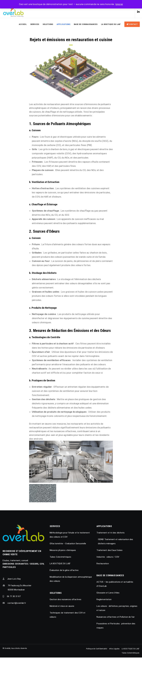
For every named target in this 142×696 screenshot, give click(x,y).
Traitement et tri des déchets (111, 532)
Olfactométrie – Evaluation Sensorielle (68, 543)
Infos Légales (114, 649)
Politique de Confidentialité (96, 649)
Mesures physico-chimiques (63, 550)
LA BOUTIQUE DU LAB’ (60, 563)
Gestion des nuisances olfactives (65, 599)
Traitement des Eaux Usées (109, 550)
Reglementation (104, 599)
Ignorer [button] (119, 4)
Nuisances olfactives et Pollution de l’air (116, 617)
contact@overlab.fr (16, 603)
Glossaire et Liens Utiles (108, 592)
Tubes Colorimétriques (60, 557)
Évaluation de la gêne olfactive (64, 570)
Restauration (103, 563)
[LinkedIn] (137, 12)
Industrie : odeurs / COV (108, 557)
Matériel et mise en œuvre (62, 606)
